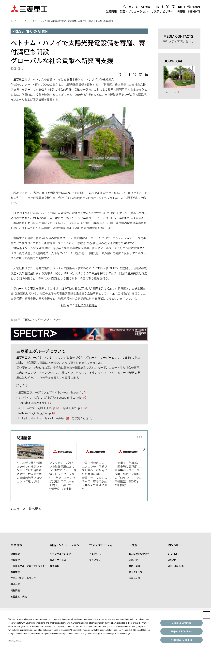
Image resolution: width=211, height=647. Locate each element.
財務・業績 (134, 565)
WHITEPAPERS (176, 565)
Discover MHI (38, 402)
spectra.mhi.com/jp (69, 397)
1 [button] (137, 436)
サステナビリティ (162, 11)
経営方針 (133, 559)
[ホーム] (29, 8)
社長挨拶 (15, 559)
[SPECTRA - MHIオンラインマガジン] (79, 332)
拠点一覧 (15, 584)
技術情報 (54, 565)
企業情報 (111, 11)
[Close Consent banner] (206, 615)
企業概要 (15, 553)
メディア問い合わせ (181, 41)
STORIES (173, 553)
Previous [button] (14, 464)
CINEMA (172, 559)
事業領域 (15, 572)
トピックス (95, 553)
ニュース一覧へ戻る (27, 508)
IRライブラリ (135, 572)
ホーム (13, 21)
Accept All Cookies (181, 639)
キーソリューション (60, 553)
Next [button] (145, 464)
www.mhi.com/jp (72, 392)
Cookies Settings (181, 622)
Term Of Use (170, 92)
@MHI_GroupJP (73, 408)
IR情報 (181, 11)
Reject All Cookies (181, 631)
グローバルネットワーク (23, 578)
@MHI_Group (46, 408)
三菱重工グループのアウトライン (28, 565)
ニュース (133, 7)
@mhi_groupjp (41, 413)
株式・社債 (134, 578)
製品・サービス (58, 559)
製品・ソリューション (134, 11)
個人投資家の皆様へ (139, 553)
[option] (33, 463)
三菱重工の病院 (19, 596)
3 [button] (141, 436)
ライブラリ (95, 559)
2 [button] (139, 436)
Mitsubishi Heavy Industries (47, 418)
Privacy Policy (14, 641)
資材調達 (15, 590)
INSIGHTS (194, 11)
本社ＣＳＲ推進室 (86, 305)
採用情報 (145, 7)
